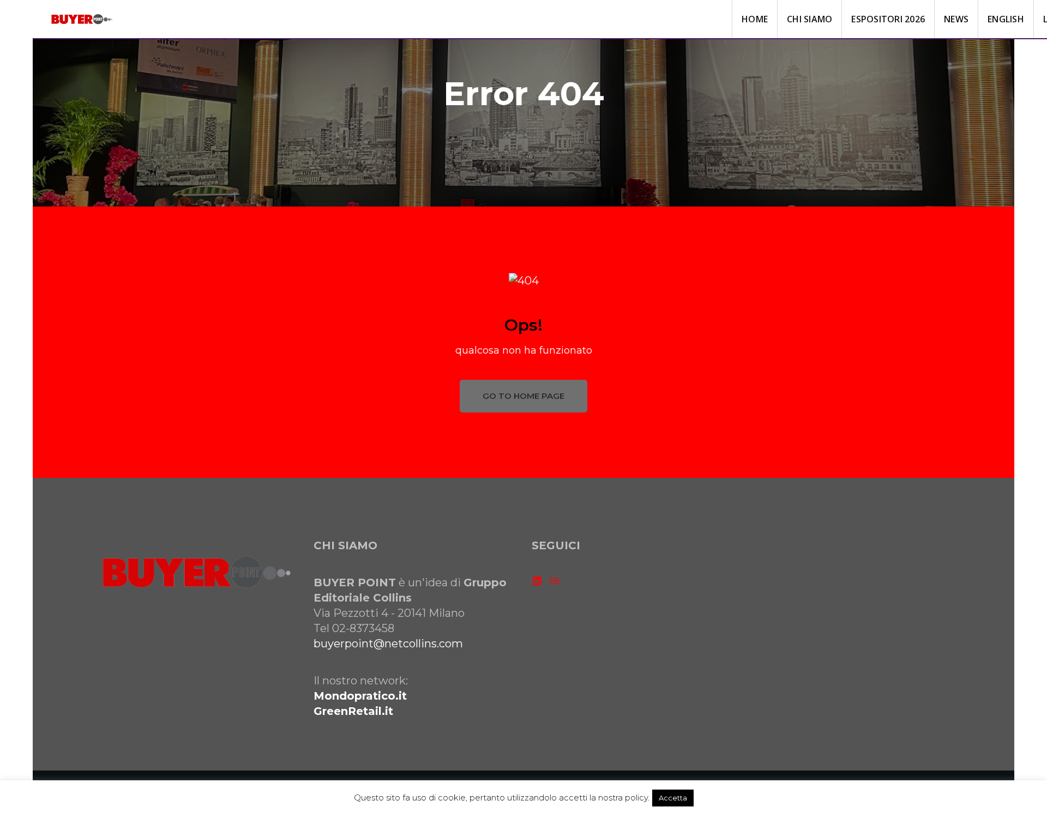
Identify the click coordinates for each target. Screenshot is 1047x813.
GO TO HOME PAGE (523, 396)
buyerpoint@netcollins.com (388, 643)
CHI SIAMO (809, 19)
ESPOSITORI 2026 (888, 19)
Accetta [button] (673, 797)
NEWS (956, 19)
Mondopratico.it (360, 695)
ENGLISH (1006, 19)
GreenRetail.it (353, 711)
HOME (755, 19)
